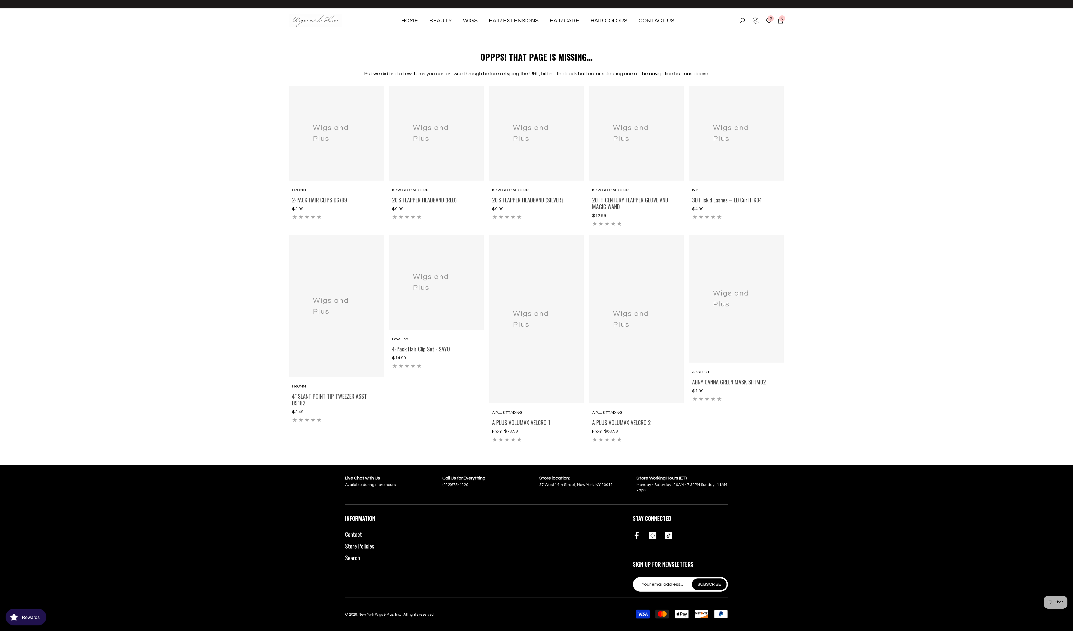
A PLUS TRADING (507, 413)
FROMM (299, 190)
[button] (440, 21)
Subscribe (709, 584)
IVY (695, 190)
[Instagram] (653, 535)
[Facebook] (637, 535)
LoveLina (400, 339)
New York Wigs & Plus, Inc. (380, 614)
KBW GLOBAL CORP (410, 190)
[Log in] (755, 20)
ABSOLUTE (702, 372)
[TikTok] (668, 535)
